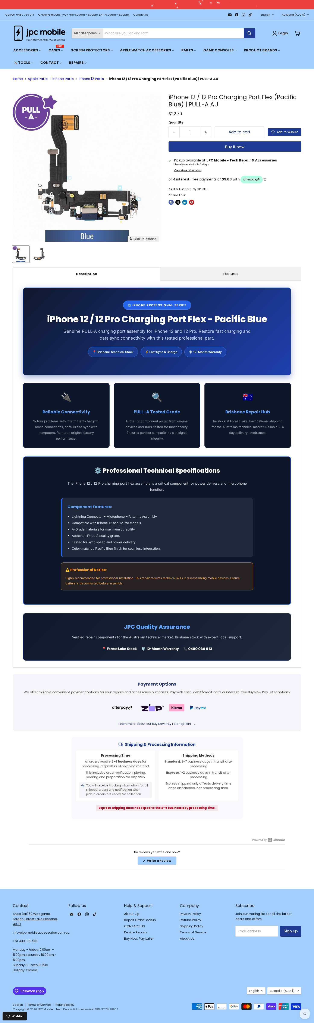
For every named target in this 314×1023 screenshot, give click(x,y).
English (265, 15)
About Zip (131, 913)
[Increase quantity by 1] (205, 132)
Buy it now (235, 147)
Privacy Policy (190, 913)
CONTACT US (134, 926)
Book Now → (232, 4)
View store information (187, 170)
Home (18, 78)
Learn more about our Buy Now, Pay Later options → (157, 724)
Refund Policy (190, 920)
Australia (293, 15)
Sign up (291, 931)
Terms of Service (193, 932)
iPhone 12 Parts (91, 78)
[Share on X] (177, 202)
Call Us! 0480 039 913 (19, 14)
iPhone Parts (63, 78)
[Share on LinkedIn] (184, 202)
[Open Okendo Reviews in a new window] (268, 840)
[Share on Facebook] (171, 202)
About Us (187, 938)
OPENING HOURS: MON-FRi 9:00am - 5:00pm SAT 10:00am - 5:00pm (83, 14)
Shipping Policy (191, 926)
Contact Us (140, 14)
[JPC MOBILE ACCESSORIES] (39, 33)
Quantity (176, 122)
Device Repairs (135, 932)
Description (86, 274)
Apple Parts (38, 78)
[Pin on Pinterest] (191, 202)
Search (18, 1005)
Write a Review (161, 861)
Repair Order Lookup (140, 920)
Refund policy (65, 1005)
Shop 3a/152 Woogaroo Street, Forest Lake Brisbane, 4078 (35, 918)
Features (230, 273)
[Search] (249, 33)
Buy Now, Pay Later (139, 938)
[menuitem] (27, 50)
